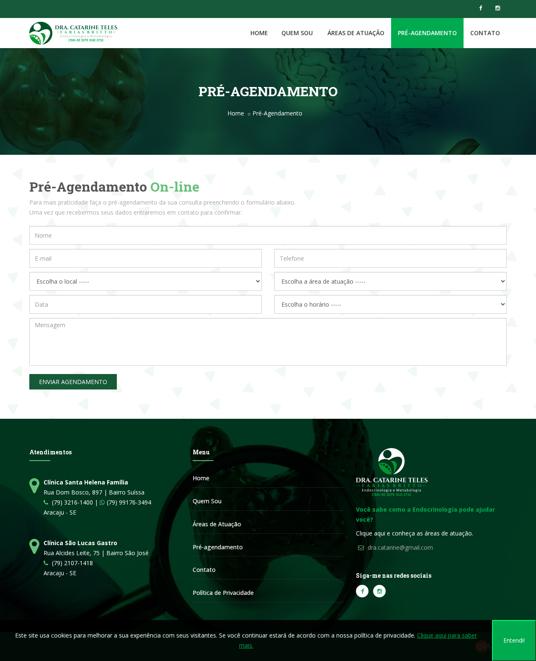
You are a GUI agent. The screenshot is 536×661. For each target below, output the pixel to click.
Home (259, 33)
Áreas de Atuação (217, 524)
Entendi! (514, 640)
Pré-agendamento (218, 547)
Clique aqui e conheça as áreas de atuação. (414, 533)
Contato (485, 33)
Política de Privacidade (223, 593)
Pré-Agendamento (427, 33)
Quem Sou (297, 33)
